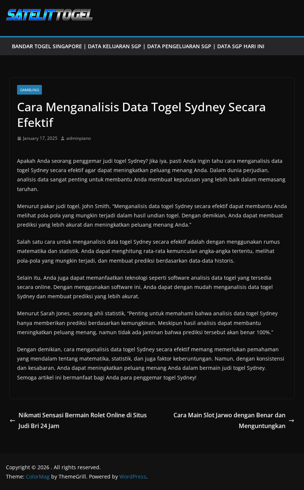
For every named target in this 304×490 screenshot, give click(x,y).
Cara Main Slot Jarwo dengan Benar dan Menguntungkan (229, 420)
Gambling (29, 89)
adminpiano (78, 138)
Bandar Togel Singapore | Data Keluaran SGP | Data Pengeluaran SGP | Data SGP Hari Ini (138, 46)
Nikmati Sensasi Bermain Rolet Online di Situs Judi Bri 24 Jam (83, 420)
